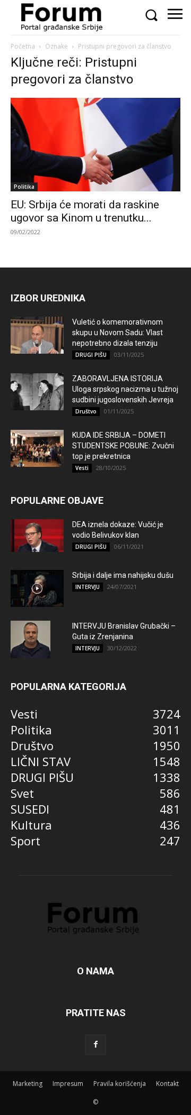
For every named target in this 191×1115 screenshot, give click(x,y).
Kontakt (167, 1083)
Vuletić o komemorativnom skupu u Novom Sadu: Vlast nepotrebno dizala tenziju (117, 332)
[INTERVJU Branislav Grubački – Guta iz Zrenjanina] (30, 639)
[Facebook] (95, 1044)
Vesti (82, 468)
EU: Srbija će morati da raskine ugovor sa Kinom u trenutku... (85, 211)
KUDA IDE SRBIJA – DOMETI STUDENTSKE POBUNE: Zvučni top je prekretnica (123, 445)
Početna (23, 46)
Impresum (68, 1083)
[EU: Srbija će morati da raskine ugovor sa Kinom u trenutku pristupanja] (95, 145)
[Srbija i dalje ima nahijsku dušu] (37, 588)
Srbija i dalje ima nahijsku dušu (122, 575)
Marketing (27, 1083)
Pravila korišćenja (119, 1083)
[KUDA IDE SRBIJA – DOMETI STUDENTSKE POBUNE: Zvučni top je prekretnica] (37, 448)
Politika (24, 186)
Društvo (86, 411)
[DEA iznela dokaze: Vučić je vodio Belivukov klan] (37, 535)
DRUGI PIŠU (91, 354)
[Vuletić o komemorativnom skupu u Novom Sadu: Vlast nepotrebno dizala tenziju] (37, 335)
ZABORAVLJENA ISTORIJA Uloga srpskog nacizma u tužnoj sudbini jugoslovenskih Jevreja (125, 389)
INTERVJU (87, 587)
